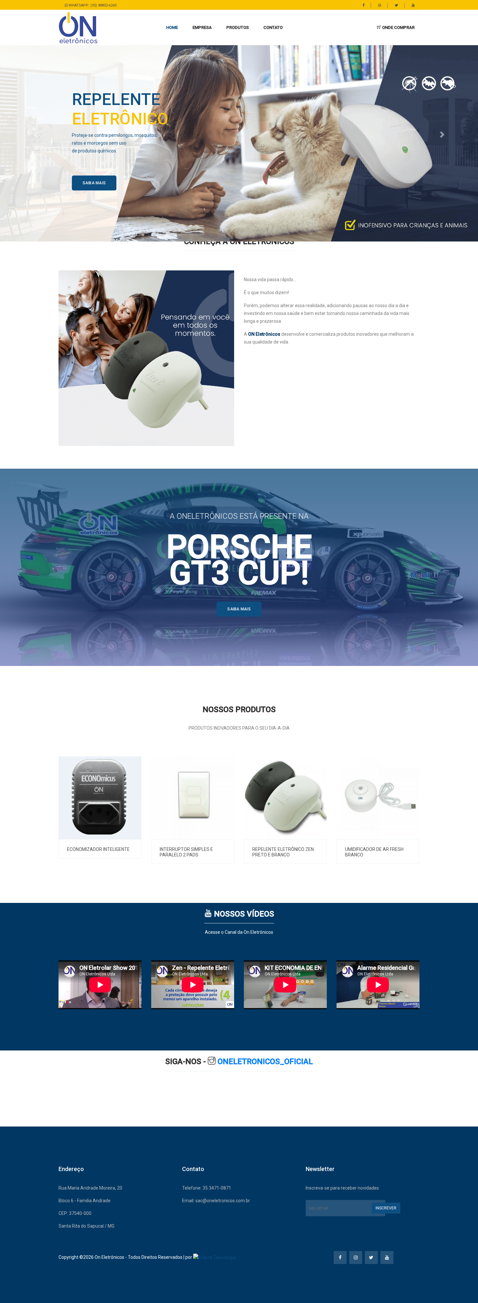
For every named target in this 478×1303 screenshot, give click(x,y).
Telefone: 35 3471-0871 (206, 1188)
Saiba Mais (94, 183)
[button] (202, 28)
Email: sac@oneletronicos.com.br (216, 1200)
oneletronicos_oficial (264, 1061)
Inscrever (386, 1208)
